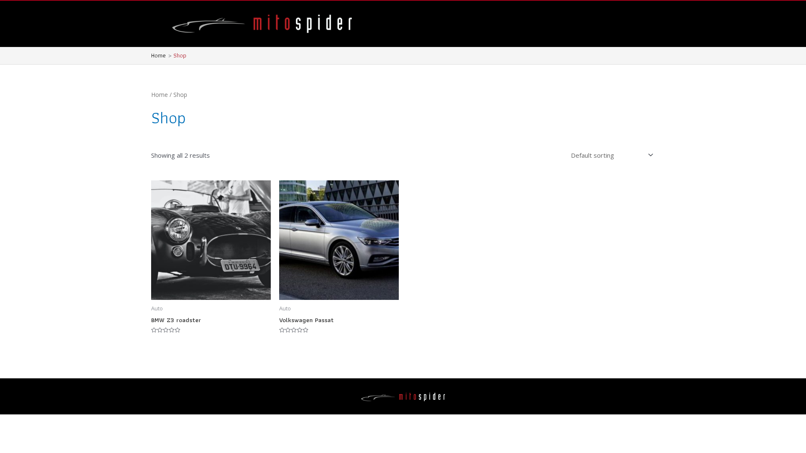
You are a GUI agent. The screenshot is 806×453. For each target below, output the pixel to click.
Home (159, 95)
